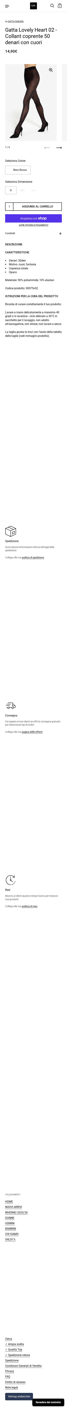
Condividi (10, 233)
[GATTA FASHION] (33, 5)
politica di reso (29, 906)
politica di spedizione (33, 557)
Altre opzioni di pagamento (33, 225)
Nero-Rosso (20, 169)
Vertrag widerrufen (19, 1396)
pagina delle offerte (32, 731)
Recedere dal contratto (48, 1402)
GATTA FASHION (16, 21)
